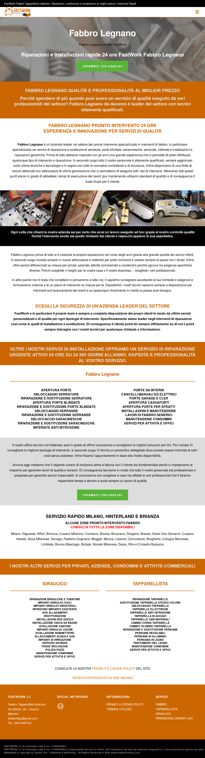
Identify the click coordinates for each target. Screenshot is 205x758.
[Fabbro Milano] (179, 208)
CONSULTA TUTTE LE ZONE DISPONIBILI (103, 527)
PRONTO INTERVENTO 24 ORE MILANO (102, 678)
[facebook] (60, 706)
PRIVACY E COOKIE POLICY (113, 668)
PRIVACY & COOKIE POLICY (125, 704)
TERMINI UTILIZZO (119, 709)
